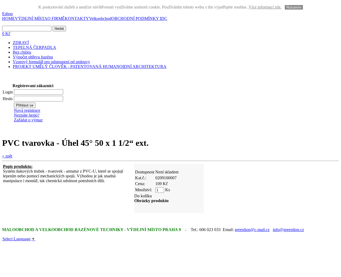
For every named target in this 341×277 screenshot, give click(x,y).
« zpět (7, 156)
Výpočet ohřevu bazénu (33, 57)
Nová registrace (27, 110)
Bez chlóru (22, 52)
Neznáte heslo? (26, 115)
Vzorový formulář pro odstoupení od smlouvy (51, 61)
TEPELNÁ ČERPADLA (34, 47)
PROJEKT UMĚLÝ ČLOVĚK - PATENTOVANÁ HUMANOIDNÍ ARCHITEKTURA (90, 66)
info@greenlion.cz (288, 229)
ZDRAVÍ (21, 42)
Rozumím (293, 7)
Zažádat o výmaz (28, 120)
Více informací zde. (265, 7)
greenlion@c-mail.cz (252, 229)
